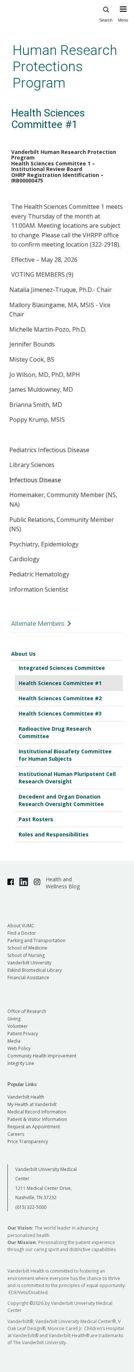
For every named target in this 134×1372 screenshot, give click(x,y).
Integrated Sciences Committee (62, 667)
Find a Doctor (21, 933)
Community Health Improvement (41, 1056)
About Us (23, 653)
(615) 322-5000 (31, 1207)
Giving (13, 1019)
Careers (15, 1134)
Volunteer (17, 1026)
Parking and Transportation (36, 940)
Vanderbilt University (29, 963)
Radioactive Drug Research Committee (55, 732)
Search (105, 20)
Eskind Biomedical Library (34, 970)
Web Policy (19, 1048)
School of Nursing (26, 955)
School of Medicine (27, 948)
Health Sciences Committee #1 (60, 683)
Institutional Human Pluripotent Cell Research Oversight (67, 777)
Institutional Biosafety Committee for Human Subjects (65, 755)
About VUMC (20, 925)
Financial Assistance (28, 977)
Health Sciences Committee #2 (60, 698)
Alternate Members (37, 623)
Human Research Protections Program (65, 66)
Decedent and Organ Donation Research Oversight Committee (61, 800)
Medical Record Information (36, 1112)
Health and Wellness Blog (63, 883)
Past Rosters (36, 819)
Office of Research (26, 1011)
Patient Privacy (22, 1033)
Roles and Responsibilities (54, 834)
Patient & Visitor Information (37, 1119)
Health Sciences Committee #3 (60, 713)
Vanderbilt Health (25, 1097)
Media (13, 1041)
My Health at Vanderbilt (32, 1104)
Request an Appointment (33, 1126)
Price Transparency (27, 1141)
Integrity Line (20, 1063)
